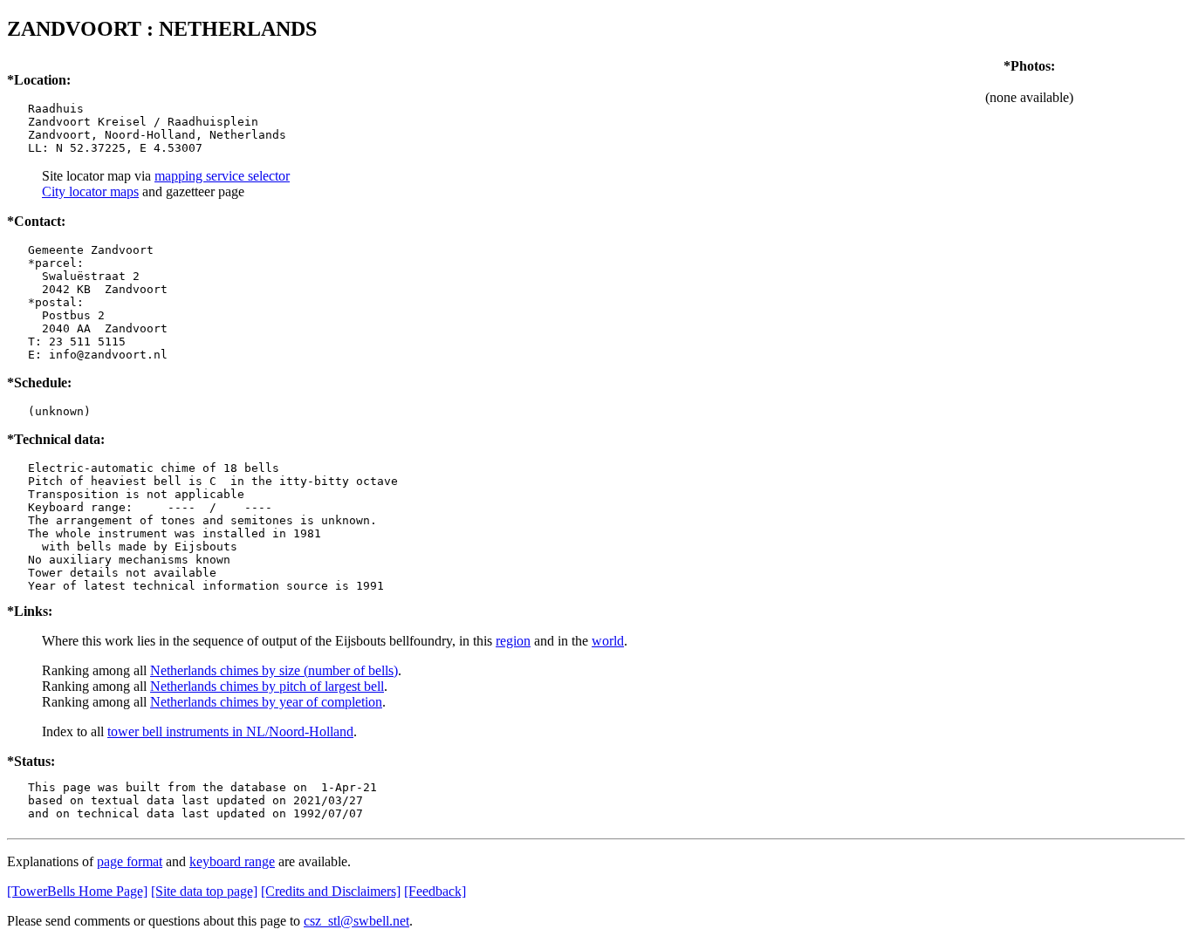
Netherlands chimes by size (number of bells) (274, 670)
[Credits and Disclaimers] (331, 891)
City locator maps (90, 191)
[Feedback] (435, 891)
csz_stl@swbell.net (356, 920)
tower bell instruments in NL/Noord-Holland (230, 731)
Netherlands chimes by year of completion (266, 701)
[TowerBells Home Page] (77, 891)
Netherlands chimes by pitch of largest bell (267, 686)
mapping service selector (222, 175)
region (513, 640)
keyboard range (232, 861)
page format (129, 861)
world (608, 640)
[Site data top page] (204, 891)
